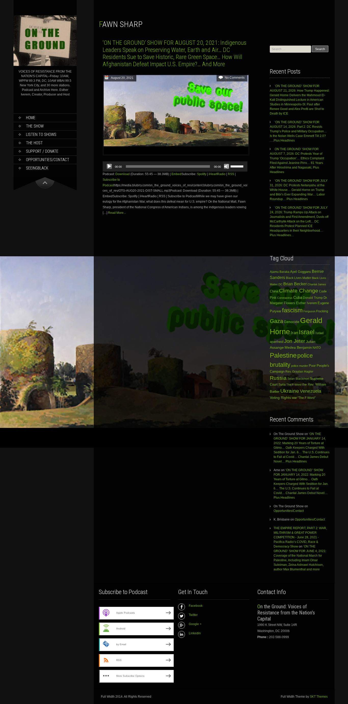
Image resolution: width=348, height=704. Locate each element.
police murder (299, 365)
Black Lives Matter (298, 278)
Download (122, 174)
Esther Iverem (306, 303)
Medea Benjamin (298, 347)
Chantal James (316, 284)
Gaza (276, 321)
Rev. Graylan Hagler (299, 371)
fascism (292, 310)
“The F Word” (307, 398)
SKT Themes (319, 696)
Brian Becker (295, 283)
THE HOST (34, 142)
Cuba (297, 297)
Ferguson (309, 311)
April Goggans (300, 272)
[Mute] (226, 166)
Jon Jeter (294, 341)
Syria (282, 384)
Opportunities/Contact (47, 159)
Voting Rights (280, 398)
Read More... (117, 213)
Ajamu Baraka (279, 271)
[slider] (238, 166)
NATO (317, 347)
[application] (175, 166)
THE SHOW (35, 126)
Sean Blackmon (298, 378)
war (294, 398)
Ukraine (289, 391)
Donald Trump (313, 298)
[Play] (109, 166)
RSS (231, 174)
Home (30, 117)
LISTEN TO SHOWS (41, 134)
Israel (307, 332)
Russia (278, 378)
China (274, 291)
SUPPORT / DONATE (42, 151)
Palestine (283, 355)
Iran (294, 332)
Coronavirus (284, 297)
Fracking (322, 311)
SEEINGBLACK (37, 168)
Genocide (291, 322)
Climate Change (298, 290)
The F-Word (293, 384)
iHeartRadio (217, 174)
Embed (176, 174)
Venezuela (310, 391)
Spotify (201, 174)
